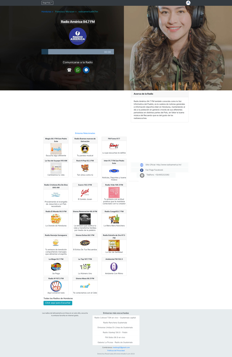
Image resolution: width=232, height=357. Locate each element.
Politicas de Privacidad (116, 350)
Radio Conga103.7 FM (114, 211)
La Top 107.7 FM (85, 259)
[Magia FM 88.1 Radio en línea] (56, 148)
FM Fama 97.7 (114, 139)
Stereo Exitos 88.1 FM (85, 235)
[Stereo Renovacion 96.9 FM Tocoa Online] (85, 218)
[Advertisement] (85, 110)
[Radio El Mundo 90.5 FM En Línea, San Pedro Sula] (56, 218)
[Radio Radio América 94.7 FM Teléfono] (69, 69)
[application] (77, 51)
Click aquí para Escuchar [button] (57, 302)
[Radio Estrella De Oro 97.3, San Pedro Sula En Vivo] (114, 245)
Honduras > (47, 11)
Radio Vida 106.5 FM (114, 185)
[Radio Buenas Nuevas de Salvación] (85, 148)
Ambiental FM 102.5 (114, 259)
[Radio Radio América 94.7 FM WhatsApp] (77, 69)
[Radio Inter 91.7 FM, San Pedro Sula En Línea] (114, 170)
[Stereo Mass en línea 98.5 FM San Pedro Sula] (85, 286)
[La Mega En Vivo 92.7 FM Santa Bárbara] (56, 266)
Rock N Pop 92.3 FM (85, 161)
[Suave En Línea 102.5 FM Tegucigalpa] (85, 192)
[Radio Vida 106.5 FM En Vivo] (114, 192)
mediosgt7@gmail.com (121, 347)
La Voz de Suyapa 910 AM (56, 161)
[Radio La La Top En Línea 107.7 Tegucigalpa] (85, 266)
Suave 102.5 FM (85, 185)
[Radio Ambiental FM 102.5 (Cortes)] (114, 266)
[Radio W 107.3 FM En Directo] (56, 286)
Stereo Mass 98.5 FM (85, 278)
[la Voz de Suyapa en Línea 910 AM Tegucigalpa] (56, 168)
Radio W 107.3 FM (56, 278)
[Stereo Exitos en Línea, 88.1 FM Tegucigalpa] (85, 242)
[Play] (44, 51)
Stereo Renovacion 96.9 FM (85, 211)
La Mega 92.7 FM (56, 259)
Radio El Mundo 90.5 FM (56, 211)
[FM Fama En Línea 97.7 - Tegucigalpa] (114, 146)
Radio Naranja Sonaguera (56, 235)
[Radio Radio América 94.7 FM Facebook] (86, 69)
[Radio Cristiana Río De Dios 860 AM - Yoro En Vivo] (56, 195)
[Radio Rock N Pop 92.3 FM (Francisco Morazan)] (85, 168)
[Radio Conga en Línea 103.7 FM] (114, 218)
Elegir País (47, 3)
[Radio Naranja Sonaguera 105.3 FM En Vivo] (56, 242)
